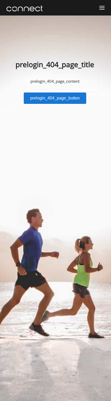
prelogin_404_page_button (55, 98)
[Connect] (25, 8)
